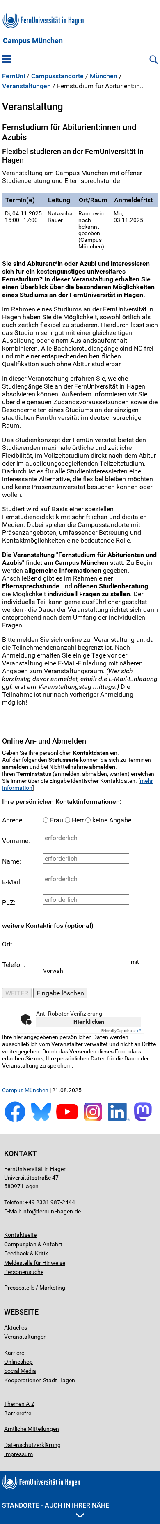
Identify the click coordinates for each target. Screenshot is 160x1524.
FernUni (13, 76)
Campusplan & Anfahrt (33, 1244)
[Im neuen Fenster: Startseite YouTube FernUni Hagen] (67, 1120)
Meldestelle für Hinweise (34, 1262)
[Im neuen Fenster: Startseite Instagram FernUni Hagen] (93, 1120)
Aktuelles (15, 1327)
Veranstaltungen (26, 86)
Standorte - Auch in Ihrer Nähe (55, 1505)
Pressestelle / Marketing (34, 1287)
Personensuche (23, 1272)
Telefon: (13, 965)
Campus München (33, 41)
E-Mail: (12, 882)
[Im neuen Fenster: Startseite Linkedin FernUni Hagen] (119, 1120)
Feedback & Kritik (26, 1253)
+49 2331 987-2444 (50, 1202)
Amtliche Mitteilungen (31, 1429)
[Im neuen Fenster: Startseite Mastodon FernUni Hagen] (145, 1120)
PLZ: (9, 902)
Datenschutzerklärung (32, 1445)
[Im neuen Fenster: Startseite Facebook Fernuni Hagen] (15, 1120)
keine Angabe (111, 820)
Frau (56, 820)
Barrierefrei (18, 1413)
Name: (11, 861)
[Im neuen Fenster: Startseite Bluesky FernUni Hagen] (41, 1120)
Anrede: (13, 820)
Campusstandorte (57, 76)
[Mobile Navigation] (6, 59)
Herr (78, 820)
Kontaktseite (20, 1234)
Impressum (18, 1454)
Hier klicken (88, 1021)
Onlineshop (18, 1361)
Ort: (7, 944)
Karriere (14, 1352)
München (103, 76)
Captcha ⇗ (118, 1030)
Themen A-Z (19, 1403)
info (27, 1211)
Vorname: (16, 841)
